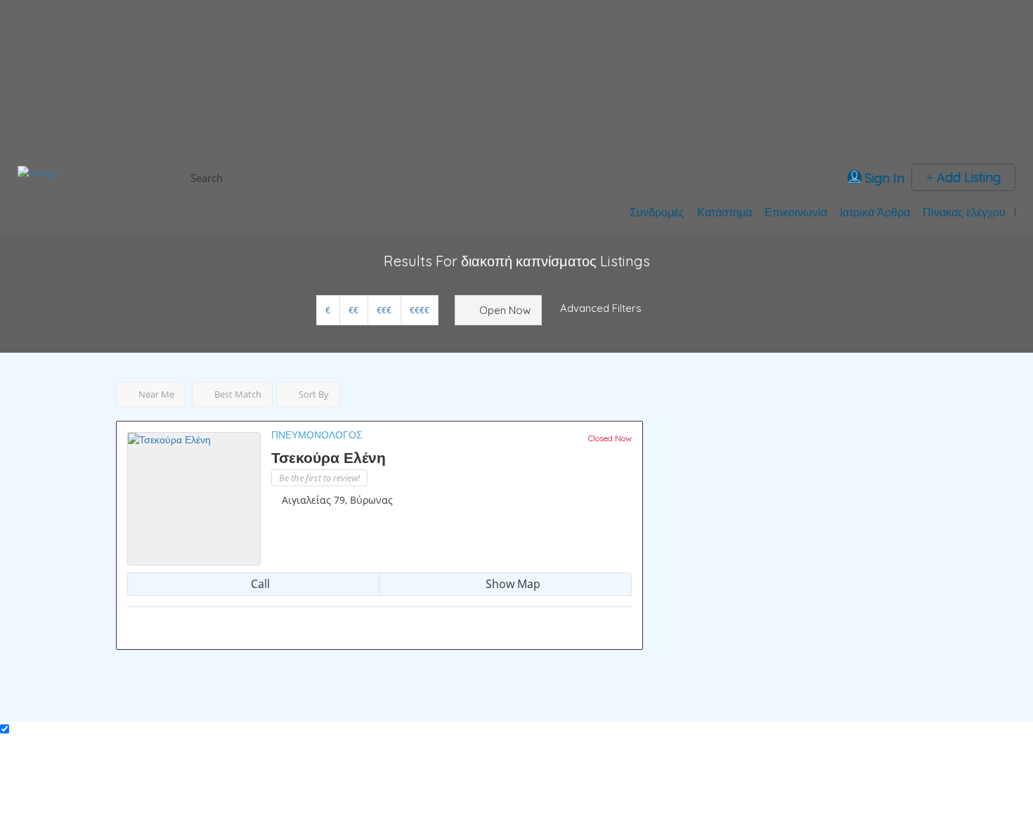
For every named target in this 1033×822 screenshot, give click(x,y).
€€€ (384, 310)
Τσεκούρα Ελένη (328, 457)
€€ (353, 310)
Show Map (511, 584)
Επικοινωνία (796, 212)
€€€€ (419, 310)
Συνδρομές (657, 212)
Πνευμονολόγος (317, 435)
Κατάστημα (724, 212)
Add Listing (967, 177)
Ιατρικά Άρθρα (875, 212)
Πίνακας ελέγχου (964, 212)
